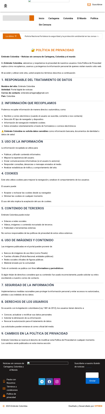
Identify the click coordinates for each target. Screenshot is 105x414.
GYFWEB (98, 406)
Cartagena (53, 18)
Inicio (41, 18)
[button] (14, 6)
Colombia (68, 18)
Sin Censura (45, 24)
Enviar (93, 381)
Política (94, 18)
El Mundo (81, 18)
